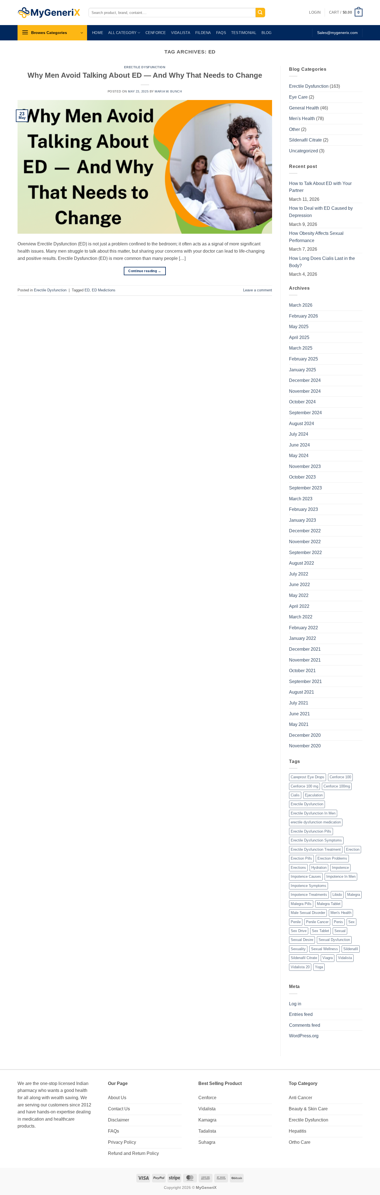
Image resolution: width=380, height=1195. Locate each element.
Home (97, 33)
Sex (351, 922)
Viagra (327, 958)
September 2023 (305, 488)
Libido (337, 894)
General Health (304, 108)
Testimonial (243, 33)
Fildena (203, 33)
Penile (296, 922)
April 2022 (299, 606)
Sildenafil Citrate (305, 140)
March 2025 (300, 348)
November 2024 (305, 391)
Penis (338, 922)
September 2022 (305, 552)
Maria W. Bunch (168, 91)
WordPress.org (304, 1035)
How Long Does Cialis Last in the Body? (322, 262)
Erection (352, 849)
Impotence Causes (306, 876)
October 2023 (302, 477)
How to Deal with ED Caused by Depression (321, 212)
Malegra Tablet (328, 904)
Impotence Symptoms (308, 886)
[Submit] (260, 12)
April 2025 (299, 337)
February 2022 (303, 627)
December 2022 (305, 530)
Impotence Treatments (309, 894)
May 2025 (299, 326)
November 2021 (305, 660)
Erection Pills (301, 858)
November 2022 (305, 541)
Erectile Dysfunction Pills (311, 831)
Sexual (340, 931)
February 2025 (303, 359)
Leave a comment (257, 290)
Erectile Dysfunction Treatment (316, 849)
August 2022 (301, 563)
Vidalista (180, 33)
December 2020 (305, 735)
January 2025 (302, 369)
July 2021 (298, 703)
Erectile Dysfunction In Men (313, 813)
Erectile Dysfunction (144, 67)
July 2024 (298, 434)
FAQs (221, 33)
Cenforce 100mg (337, 786)
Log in (295, 1003)
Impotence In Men (341, 876)
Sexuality (298, 949)
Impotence (340, 867)
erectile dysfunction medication (316, 822)
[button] (314, 12)
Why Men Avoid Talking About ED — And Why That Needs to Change (145, 75)
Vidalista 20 (300, 967)
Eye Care (298, 97)
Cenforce (155, 33)
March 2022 (300, 616)
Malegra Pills (301, 904)
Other (294, 129)
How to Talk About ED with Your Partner (320, 187)
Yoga (319, 967)
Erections (298, 867)
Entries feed (301, 1014)
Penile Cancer (317, 922)
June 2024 (299, 445)
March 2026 (300, 305)
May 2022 (299, 595)
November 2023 (305, 466)
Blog (266, 33)
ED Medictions (103, 290)
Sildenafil (350, 949)
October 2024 (302, 401)
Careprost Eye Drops (307, 777)
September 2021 (305, 681)
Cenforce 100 (340, 777)
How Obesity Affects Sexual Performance (316, 237)
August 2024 (301, 423)
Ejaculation (314, 795)
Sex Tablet (320, 931)
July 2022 (298, 574)
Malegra (353, 894)
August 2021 (301, 692)
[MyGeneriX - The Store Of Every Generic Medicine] (49, 12)
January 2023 (302, 520)
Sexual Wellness (324, 949)
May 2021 (299, 724)
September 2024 (305, 412)
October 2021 (302, 670)
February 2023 (303, 509)
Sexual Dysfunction (334, 940)
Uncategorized (303, 150)
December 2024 (305, 380)
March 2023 (300, 498)
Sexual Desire (302, 940)
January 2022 (302, 638)
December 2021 (305, 649)
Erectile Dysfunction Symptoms (316, 840)
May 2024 (299, 455)
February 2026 (303, 316)
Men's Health (302, 118)
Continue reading (144, 271)
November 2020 (305, 745)
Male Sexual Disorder (308, 913)
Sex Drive (299, 931)
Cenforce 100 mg (304, 786)
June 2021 (299, 713)
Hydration (319, 867)
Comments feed (304, 1025)
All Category (122, 33)
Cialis (295, 795)
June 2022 (299, 584)
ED (87, 290)
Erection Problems (332, 858)
